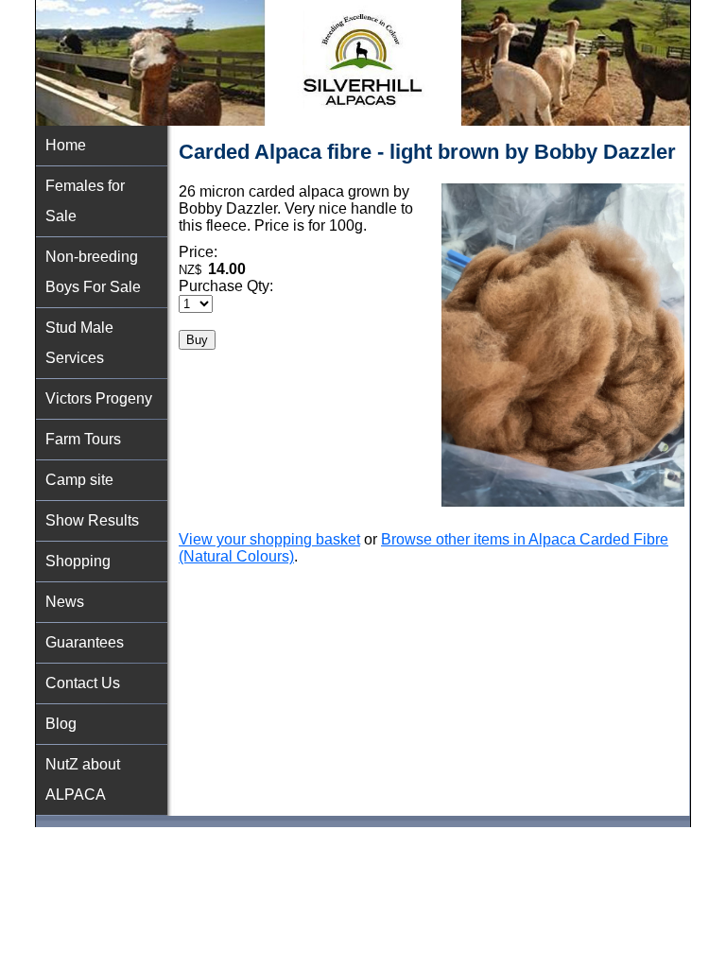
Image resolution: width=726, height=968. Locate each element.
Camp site (79, 480)
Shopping (78, 561)
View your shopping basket (269, 539)
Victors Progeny (98, 398)
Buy (197, 340)
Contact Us (82, 683)
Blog (61, 724)
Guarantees (84, 642)
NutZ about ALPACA (82, 779)
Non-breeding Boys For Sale (93, 272)
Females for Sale (85, 201)
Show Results (92, 520)
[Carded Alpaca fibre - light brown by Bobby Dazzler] (562, 501)
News (64, 602)
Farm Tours (83, 439)
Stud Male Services (79, 343)
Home (65, 145)
